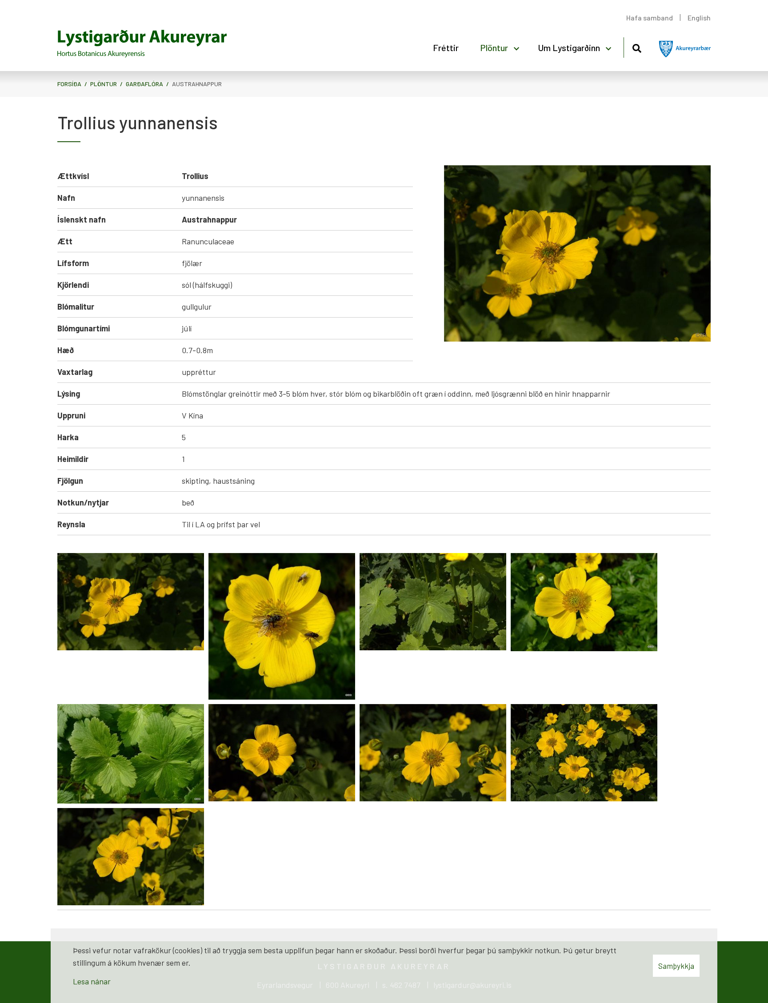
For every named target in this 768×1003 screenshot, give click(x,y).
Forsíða (69, 84)
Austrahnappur (197, 84)
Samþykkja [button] (676, 965)
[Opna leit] (637, 47)
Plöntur (103, 84)
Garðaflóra (144, 84)
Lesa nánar (92, 981)
